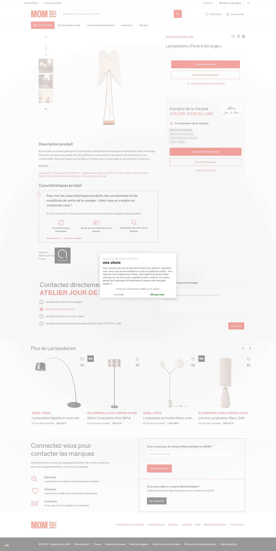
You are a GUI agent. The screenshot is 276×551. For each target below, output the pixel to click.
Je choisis (119, 294)
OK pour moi (157, 294)
